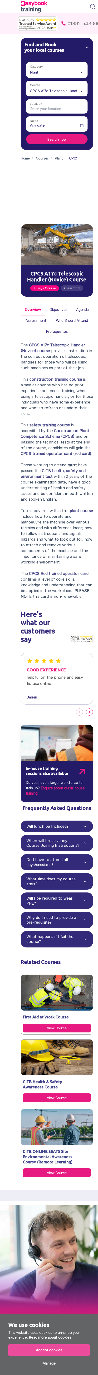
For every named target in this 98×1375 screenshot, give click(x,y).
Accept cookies (49, 1350)
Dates (34, 120)
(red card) (56, 453)
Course (35, 85)
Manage (49, 1363)
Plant (59, 158)
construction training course (55, 379)
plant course (81, 510)
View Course (57, 1028)
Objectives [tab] (58, 309)
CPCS (68, 436)
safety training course (49, 425)
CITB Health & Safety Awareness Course (42, 1084)
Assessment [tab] (35, 320)
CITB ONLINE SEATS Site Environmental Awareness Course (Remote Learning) (48, 1157)
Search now (57, 139)
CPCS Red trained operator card (58, 573)
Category (36, 66)
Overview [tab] (33, 309)
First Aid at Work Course (46, 1017)
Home (25, 158)
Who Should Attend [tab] (72, 320)
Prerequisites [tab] (57, 331)
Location (36, 103)
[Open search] (92, 6)
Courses (42, 158)
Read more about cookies (50, 1337)
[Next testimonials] (89, 712)
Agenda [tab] (82, 309)
